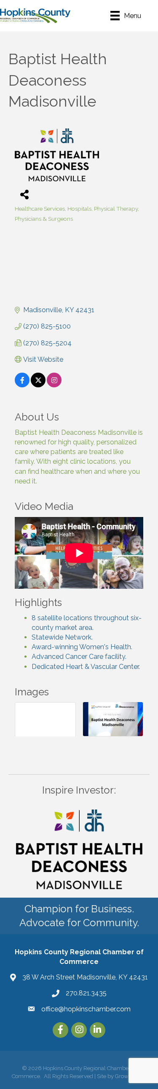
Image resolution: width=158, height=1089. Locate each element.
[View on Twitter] (38, 385)
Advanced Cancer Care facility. (79, 657)
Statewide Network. (62, 637)
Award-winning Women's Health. (82, 647)
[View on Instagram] (54, 385)
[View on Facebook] (22, 385)
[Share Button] (24, 194)
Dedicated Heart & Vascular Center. (86, 667)
